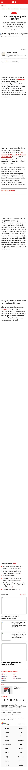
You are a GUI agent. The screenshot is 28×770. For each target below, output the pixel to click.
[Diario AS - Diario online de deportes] (14, 2)
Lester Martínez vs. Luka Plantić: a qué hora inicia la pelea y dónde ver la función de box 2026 (18, 635)
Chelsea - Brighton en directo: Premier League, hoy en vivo (12, 572)
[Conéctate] (26, 2)
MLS (3, 9)
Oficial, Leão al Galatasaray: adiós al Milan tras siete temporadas (13, 579)
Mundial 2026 (15, 9)
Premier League (23, 9)
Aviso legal (9, 712)
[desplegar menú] (2, 2)
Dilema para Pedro (8, 576)
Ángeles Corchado (12, 52)
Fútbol (3, 6)
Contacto (3, 712)
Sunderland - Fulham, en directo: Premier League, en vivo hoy (13, 567)
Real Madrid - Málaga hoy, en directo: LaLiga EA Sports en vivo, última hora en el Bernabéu (14, 585)
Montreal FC (5, 309)
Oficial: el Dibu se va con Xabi (11, 590)
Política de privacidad (16, 712)
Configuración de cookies (15, 714)
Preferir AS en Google (13, 61)
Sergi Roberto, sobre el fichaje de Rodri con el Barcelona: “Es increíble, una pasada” (18, 624)
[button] (2, 61)
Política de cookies (5, 714)
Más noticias (23, 594)
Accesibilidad (4, 715)
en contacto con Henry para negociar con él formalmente (13, 154)
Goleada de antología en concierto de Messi (10, 617)
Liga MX (8, 9)
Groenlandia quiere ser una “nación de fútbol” (11, 664)
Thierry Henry (20, 79)
